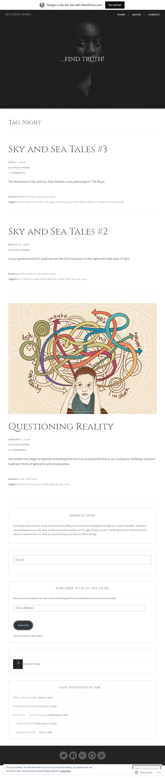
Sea (107, 202)
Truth (21, 479)
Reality (59, 484)
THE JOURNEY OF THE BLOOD (27, 706)
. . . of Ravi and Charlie (24, 723)
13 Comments (17, 450)
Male (45, 484)
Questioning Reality (60, 426)
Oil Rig (100, 202)
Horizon (39, 202)
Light (52, 202)
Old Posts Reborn (27, 196)
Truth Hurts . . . (32, 479)
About (136, 14)
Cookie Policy (65, 771)
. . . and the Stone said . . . (26, 732)
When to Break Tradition (26, 697)
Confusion (22, 484)
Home (121, 14)
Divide (20, 202)
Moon (76, 202)
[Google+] (82, 753)
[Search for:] (82, 560)
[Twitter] (64, 753)
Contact (154, 14)
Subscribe (23, 625)
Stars (84, 279)
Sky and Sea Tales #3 (57, 149)
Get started (114, 4)
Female (32, 484)
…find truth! (82, 59)
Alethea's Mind (18, 14)
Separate (114, 202)
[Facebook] (73, 753)
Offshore (91, 202)
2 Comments (16, 172)
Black (19, 279)
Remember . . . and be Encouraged (31, 715)
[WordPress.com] (101, 753)
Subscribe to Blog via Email (82, 588)
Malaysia (67, 202)
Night (83, 202)
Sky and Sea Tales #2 (58, 231)
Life (46, 202)
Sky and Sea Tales (46, 196)
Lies (39, 484)
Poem (68, 279)
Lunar (58, 202)
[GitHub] (92, 753)
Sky (122, 202)
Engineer (29, 202)
